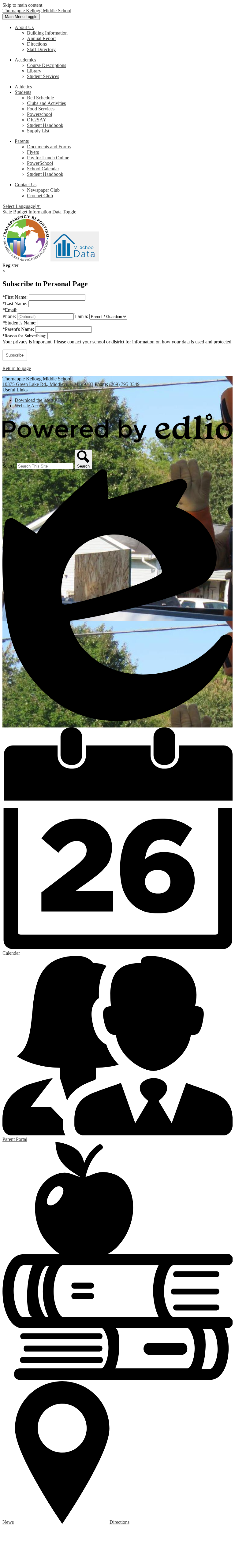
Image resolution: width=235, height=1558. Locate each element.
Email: (10, 310)
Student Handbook (45, 125)
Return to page (16, 368)
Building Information (47, 32)
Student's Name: (20, 322)
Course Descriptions (46, 65)
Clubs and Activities (46, 103)
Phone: (9, 316)
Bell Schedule (40, 97)
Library (34, 70)
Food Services (40, 108)
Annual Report (41, 38)
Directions (37, 43)
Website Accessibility (35, 405)
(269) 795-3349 (124, 384)
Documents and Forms (49, 146)
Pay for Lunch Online (48, 157)
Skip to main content (22, 5)
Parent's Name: (18, 329)
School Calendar (43, 168)
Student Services (43, 76)
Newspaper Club (43, 190)
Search (9, 465)
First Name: (15, 297)
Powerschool (39, 114)
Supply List (38, 130)
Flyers (33, 152)
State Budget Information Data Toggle (39, 211)
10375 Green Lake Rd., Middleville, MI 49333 (47, 384)
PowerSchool (40, 163)
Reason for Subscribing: (24, 336)
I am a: (81, 316)
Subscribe (15, 355)
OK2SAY (37, 119)
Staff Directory (41, 49)
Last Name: (15, 303)
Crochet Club (40, 195)
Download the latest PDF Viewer (47, 400)
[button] (24, 27)
